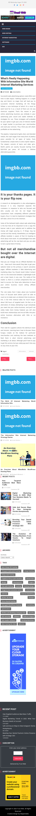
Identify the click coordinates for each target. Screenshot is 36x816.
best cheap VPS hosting (9, 567)
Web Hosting (6, 33)
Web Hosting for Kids (9, 624)
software (17, 616)
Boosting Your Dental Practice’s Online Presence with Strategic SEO (21, 523)
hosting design (29, 586)
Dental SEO (30, 579)
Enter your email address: (18, 748)
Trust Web (22, 764)
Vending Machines (27, 620)
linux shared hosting (9, 601)
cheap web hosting (8, 575)
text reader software (8, 620)
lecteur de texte (7, 597)
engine (31, 582)
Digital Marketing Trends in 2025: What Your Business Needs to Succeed (21, 496)
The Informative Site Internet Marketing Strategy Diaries (18, 436)
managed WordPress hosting (11, 605)
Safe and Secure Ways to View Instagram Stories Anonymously (21, 509)
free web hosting (7, 586)
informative (22, 351)
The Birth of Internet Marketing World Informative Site (18, 402)
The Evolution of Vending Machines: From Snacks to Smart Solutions (21, 537)
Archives (3, 555)
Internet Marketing (9, 38)
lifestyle (31, 597)
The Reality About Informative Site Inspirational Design (6, 359)
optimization (6, 609)
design (4, 582)
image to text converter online (12, 590)
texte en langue (28, 616)
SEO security (6, 616)
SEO (3, 47)
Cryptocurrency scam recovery (12, 579)
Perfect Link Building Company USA (13, 613)
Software (5, 42)
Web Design (6, 29)
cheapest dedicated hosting (11, 571)
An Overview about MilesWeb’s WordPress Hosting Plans (18, 470)
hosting (18, 586)
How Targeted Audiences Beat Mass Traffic (11, 483)
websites (22, 624)
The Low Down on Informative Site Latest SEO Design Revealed (31, 359)
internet (31, 351)
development (17, 582)
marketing (5, 354)
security (31, 613)
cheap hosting (29, 571)
